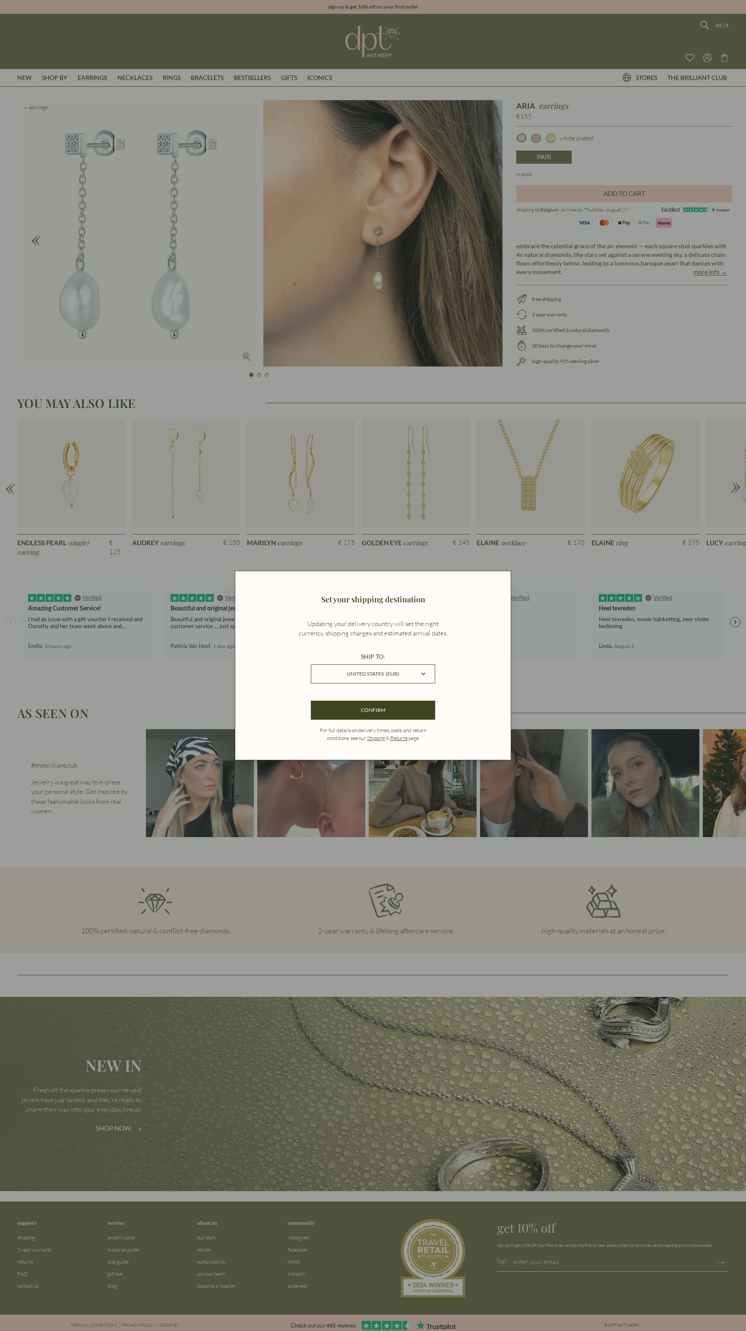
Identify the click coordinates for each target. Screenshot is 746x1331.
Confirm (373, 710)
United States (373, 673)
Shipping (376, 738)
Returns (399, 738)
